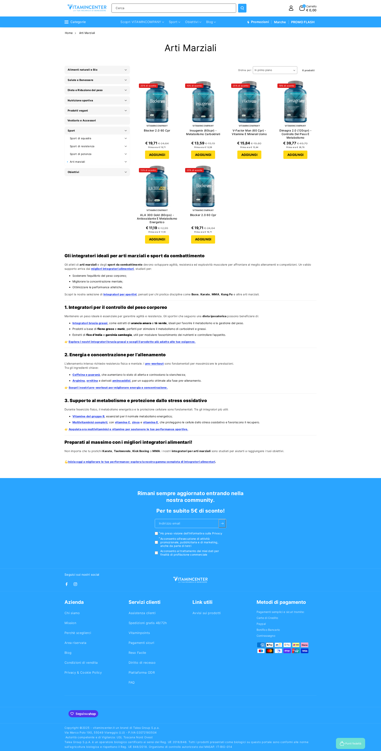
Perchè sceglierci (77, 633)
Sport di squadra (80, 138)
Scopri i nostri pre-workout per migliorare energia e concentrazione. (118, 387)
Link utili (202, 602)
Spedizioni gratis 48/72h (148, 623)
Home (69, 33)
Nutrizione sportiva (80, 100)
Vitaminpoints (139, 633)
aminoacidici (121, 380)
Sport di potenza (80, 154)
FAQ (132, 682)
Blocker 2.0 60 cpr (157, 130)
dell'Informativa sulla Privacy (203, 533)
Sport (71, 130)
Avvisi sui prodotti (206, 613)
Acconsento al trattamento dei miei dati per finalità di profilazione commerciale (189, 552)
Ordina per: (245, 70)
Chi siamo (72, 613)
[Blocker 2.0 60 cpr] (157, 102)
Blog (67, 653)
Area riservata (75, 643)
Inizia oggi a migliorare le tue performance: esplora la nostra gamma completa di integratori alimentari (141, 461)
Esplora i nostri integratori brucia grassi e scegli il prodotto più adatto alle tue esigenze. (132, 341)
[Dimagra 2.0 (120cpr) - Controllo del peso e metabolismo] (295, 102)
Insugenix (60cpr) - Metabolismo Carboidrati (203, 132)
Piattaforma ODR (142, 672)
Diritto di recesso (142, 663)
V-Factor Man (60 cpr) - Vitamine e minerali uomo (249, 132)
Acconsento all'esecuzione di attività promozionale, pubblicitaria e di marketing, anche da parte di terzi (189, 542)
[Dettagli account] (291, 8)
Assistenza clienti (142, 613)
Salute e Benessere (80, 80)
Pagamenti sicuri (141, 643)
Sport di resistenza (82, 146)
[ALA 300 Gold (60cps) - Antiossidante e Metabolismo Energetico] (157, 186)
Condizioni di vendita (81, 663)
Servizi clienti (145, 602)
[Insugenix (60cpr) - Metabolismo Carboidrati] (203, 102)
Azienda (74, 602)
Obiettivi (73, 172)
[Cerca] (242, 8)
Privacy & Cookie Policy (83, 672)
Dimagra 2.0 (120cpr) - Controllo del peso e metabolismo (295, 134)
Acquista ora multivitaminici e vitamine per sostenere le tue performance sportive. (128, 429)
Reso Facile (137, 653)
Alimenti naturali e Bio (82, 69)
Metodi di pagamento (281, 602)
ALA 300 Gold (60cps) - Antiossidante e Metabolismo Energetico (157, 218)
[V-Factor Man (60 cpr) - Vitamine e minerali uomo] (249, 102)
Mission (70, 623)
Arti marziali (77, 161)
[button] (308, 8)
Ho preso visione (191, 533)
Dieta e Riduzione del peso (85, 90)
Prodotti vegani (78, 110)
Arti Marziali (87, 33)
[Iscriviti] (222, 523)
